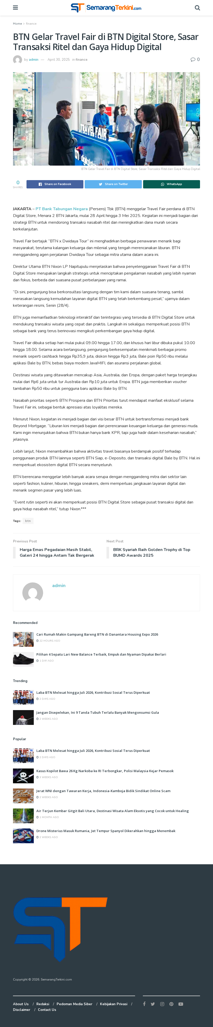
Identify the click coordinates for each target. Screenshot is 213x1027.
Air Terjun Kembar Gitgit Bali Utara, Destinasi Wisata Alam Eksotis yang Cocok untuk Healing (112, 810)
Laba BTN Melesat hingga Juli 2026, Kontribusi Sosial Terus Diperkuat (93, 692)
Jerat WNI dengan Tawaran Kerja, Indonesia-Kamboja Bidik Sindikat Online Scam (103, 790)
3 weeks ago (48, 777)
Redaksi (42, 1004)
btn (28, 521)
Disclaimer (21, 1010)
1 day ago (46, 661)
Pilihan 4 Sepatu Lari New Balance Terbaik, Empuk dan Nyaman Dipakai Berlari (101, 654)
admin (33, 59)
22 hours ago (49, 641)
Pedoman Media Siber (74, 1004)
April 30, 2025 (59, 59)
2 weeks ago (48, 719)
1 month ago (49, 817)
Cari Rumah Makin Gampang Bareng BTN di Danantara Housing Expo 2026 (97, 634)
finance (31, 24)
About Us (21, 1004)
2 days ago (47, 699)
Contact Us (47, 1010)
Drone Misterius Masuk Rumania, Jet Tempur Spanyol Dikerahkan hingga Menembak (105, 830)
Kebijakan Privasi (113, 1004)
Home (17, 24)
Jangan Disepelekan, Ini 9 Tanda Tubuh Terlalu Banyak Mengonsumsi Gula (97, 712)
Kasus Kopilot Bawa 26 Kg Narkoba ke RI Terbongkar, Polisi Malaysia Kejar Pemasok (105, 770)
